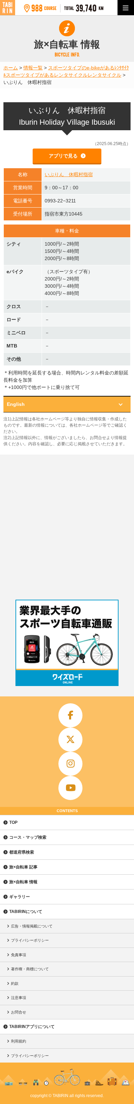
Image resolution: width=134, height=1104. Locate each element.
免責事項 (18, 955)
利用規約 (18, 1041)
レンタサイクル (104, 75)
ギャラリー (19, 896)
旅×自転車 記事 (23, 867)
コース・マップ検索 (27, 837)
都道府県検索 (21, 852)
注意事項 (18, 998)
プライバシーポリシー (30, 940)
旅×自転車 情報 (23, 881)
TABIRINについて (25, 911)
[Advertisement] (67, 525)
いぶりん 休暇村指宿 (69, 174)
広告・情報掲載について (32, 926)
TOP (13, 822)
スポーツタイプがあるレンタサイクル (47, 75)
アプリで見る (64, 156)
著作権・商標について (30, 969)
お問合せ (18, 1012)
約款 (15, 983)
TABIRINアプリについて (32, 1026)
